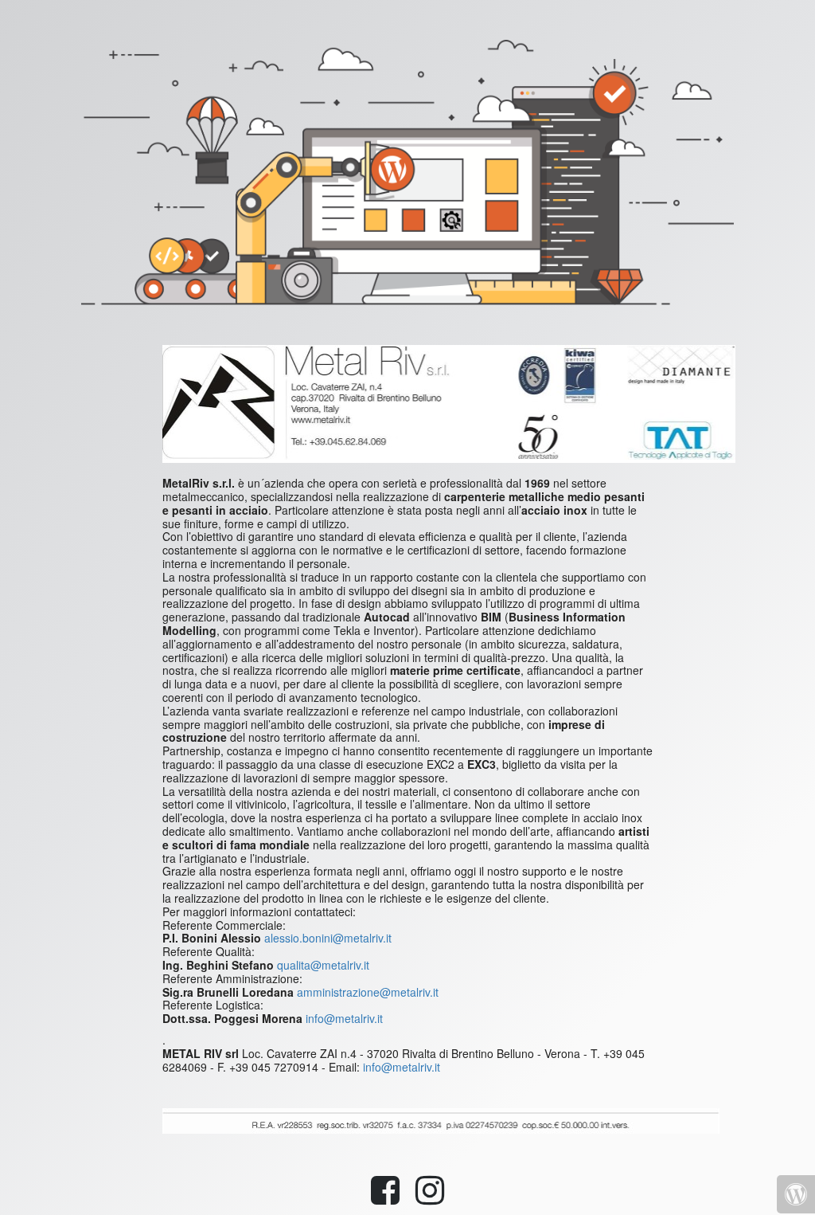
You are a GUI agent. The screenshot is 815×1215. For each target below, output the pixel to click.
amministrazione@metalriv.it (368, 992)
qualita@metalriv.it (323, 965)
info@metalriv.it (344, 1018)
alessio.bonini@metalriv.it (328, 938)
